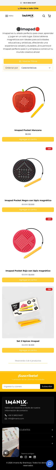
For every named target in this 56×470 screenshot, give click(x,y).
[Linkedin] (34, 456)
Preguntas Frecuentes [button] (16, 430)
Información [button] (10, 443)
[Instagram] (26, 456)
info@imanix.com (16, 418)
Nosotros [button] (8, 436)
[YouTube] (30, 456)
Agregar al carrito (28, 139)
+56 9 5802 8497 (29, 3)
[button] (9, 16)
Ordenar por (11, 68)
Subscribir (47, 386)
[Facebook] (21, 456)
